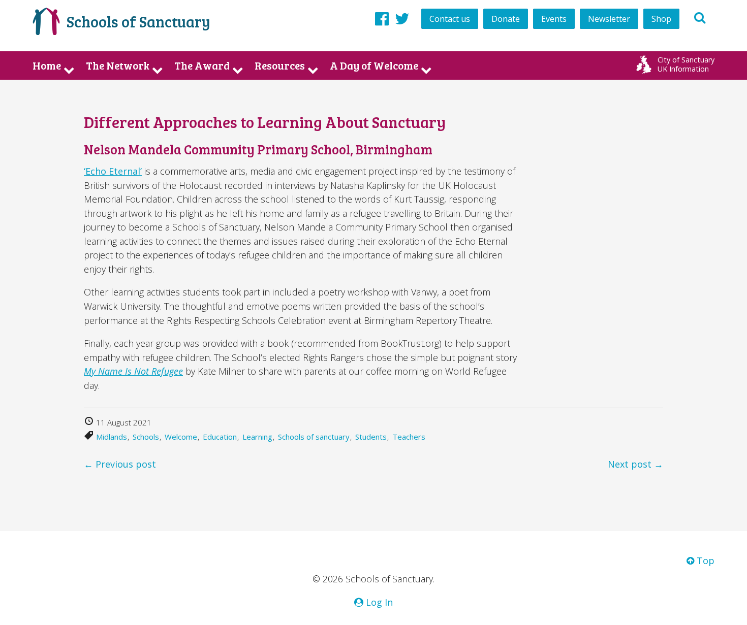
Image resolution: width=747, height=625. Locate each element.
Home (47, 65)
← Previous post (120, 464)
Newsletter (609, 18)
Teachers (408, 437)
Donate (505, 18)
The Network (117, 65)
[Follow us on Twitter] (402, 18)
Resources (280, 65)
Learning (257, 437)
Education (220, 437)
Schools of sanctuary (314, 437)
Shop (661, 18)
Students (371, 437)
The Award (202, 65)
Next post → (635, 464)
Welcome (181, 437)
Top (704, 560)
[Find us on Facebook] (382, 18)
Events (554, 18)
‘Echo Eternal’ (113, 171)
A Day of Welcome (374, 65)
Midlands (111, 437)
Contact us (449, 18)
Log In (378, 602)
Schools (146, 437)
